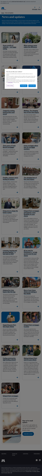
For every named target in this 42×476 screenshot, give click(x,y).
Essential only (23, 85)
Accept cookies (32, 85)
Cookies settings (10, 85)
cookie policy (10, 82)
